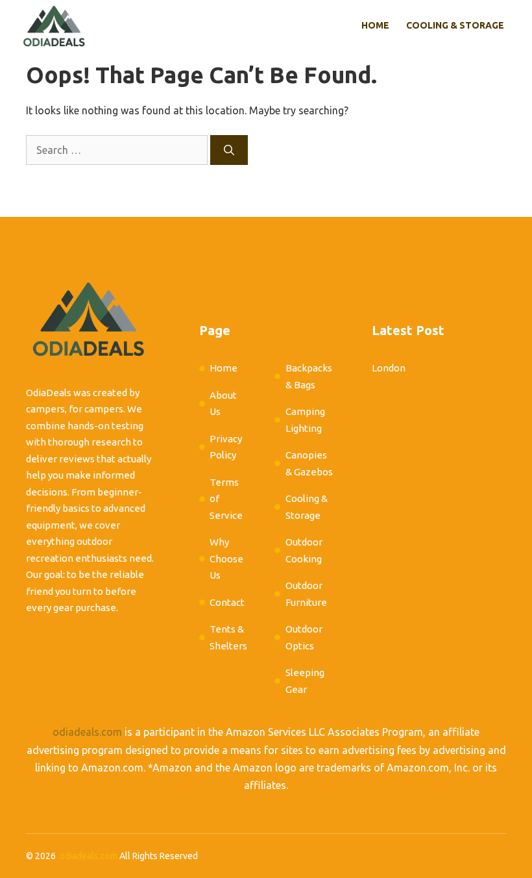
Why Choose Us (226, 558)
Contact (227, 602)
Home (375, 25)
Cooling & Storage (455, 25)
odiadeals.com (87, 732)
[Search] (229, 150)
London (388, 367)
